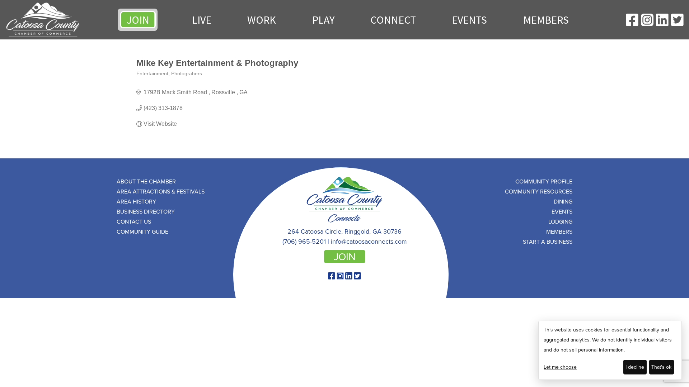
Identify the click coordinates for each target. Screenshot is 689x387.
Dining (563, 201)
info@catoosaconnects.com (369, 241)
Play (323, 20)
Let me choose (560, 367)
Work (261, 20)
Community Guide (142, 231)
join (345, 256)
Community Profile (543, 181)
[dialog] (610, 350)
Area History (136, 201)
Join (138, 20)
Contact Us (134, 221)
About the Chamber (146, 181)
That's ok (661, 367)
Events (469, 20)
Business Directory (146, 211)
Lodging (560, 221)
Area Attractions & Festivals (161, 191)
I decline (634, 367)
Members (546, 20)
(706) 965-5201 (304, 241)
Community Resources (538, 191)
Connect (393, 20)
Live (201, 20)
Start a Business (547, 241)
